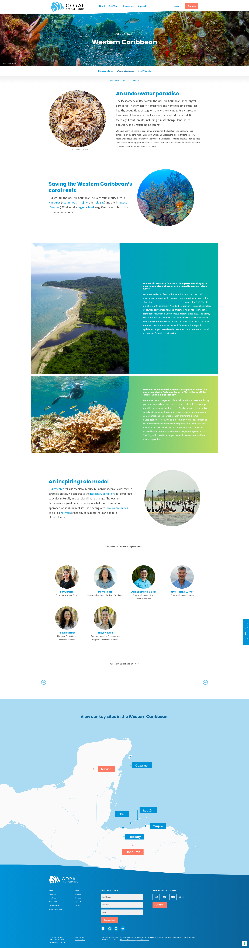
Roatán (148, 811)
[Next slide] (205, 682)
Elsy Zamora (67, 592)
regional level (86, 207)
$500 (181, 897)
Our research (56, 489)
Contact (78, 898)
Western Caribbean (125, 71)
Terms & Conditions (142, 940)
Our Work (114, 6)
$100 (173, 897)
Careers (78, 894)
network (65, 513)
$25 (156, 897)
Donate (192, 6)
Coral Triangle (144, 71)
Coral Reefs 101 (55, 905)
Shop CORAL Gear (55, 909)
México (106, 769)
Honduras (114, 80)
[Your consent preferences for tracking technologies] (244, 943)
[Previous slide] (43, 682)
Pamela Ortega (67, 633)
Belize (136, 80)
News (77, 890)
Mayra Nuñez (105, 592)
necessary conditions (103, 494)
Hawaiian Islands (105, 71)
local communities (117, 508)
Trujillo (83, 203)
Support (141, 6)
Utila (75, 203)
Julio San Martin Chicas (143, 592)
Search (77, 905)
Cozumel (55, 207)
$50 (164, 897)
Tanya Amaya (105, 633)
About (102, 6)
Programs (52, 894)
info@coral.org (80, 940)
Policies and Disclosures (128, 940)
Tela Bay (99, 203)
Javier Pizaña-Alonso (182, 592)
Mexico (126, 80)
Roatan (66, 203)
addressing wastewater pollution (169, 302)
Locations (52, 898)
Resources (128, 6)
